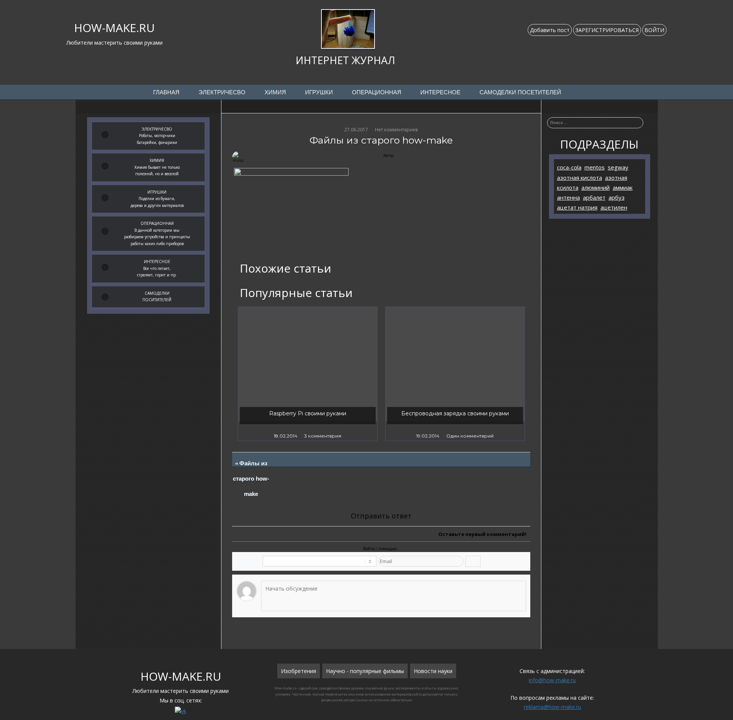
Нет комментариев (396, 129)
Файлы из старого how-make (251, 478)
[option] (307, 374)
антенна (568, 197)
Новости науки (433, 671)
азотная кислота (579, 177)
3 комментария (322, 436)
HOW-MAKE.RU (114, 28)
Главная (166, 92)
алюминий (595, 187)
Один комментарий (470, 436)
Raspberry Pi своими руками (307, 413)
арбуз (617, 197)
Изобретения (298, 671)
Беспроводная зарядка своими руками (455, 413)
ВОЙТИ (654, 30)
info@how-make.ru (552, 680)
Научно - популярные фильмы (365, 671)
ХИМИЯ (275, 92)
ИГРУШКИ (319, 92)
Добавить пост (550, 30)
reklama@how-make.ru (552, 706)
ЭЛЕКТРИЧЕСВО (222, 92)
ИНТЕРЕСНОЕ (440, 92)
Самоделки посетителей (520, 92)
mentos (594, 167)
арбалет (594, 197)
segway (618, 167)
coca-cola (569, 167)
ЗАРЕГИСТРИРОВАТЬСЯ (607, 30)
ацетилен (614, 207)
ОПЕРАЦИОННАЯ (376, 92)
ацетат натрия (577, 207)
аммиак (623, 187)
